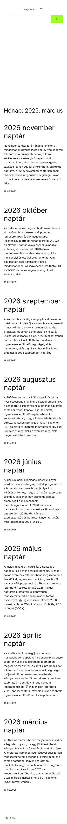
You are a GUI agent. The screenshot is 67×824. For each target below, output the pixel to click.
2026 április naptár (23, 639)
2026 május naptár (22, 552)
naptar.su (29, 9)
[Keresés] (57, 19)
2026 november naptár (29, 132)
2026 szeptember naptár (32, 305)
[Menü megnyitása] (41, 9)
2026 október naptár (25, 214)
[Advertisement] (33, 61)
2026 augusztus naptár (30, 383)
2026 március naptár (26, 726)
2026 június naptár (22, 466)
